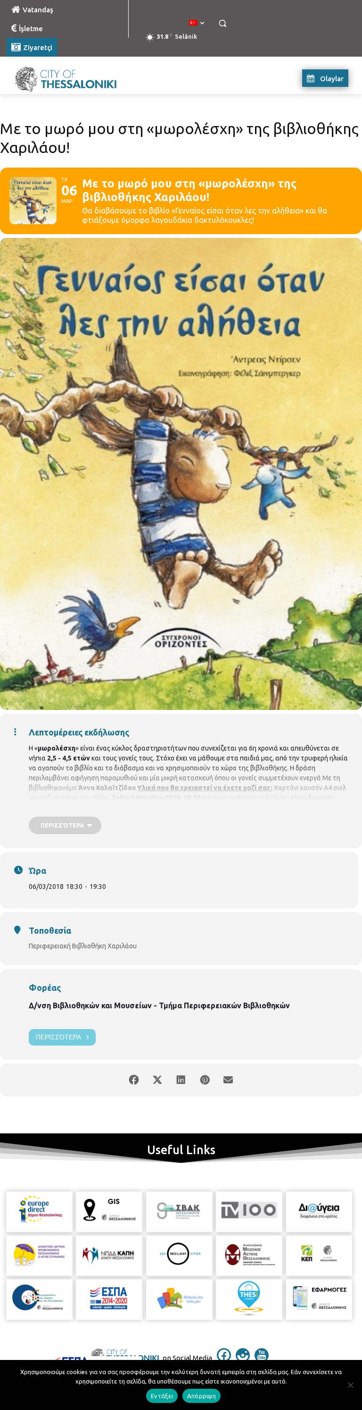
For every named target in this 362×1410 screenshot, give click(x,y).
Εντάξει (162, 1396)
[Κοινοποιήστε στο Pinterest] (204, 1080)
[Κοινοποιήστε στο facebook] (134, 1080)
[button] (222, 23)
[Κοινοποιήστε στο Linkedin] (181, 1080)
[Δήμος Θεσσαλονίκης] (71, 78)
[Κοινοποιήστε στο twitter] (157, 1080)
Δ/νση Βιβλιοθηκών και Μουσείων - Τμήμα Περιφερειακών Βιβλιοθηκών (159, 1005)
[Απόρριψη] (350, 1385)
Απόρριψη (201, 1396)
